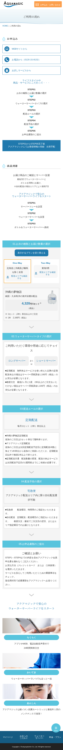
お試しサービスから (21, 70)
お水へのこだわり (24, 737)
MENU (56, 730)
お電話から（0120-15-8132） (26, 59)
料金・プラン (55, 737)
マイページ (8, 737)
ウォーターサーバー (39, 737)
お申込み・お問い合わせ (50, 5)
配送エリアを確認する (19, 277)
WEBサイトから (19, 49)
